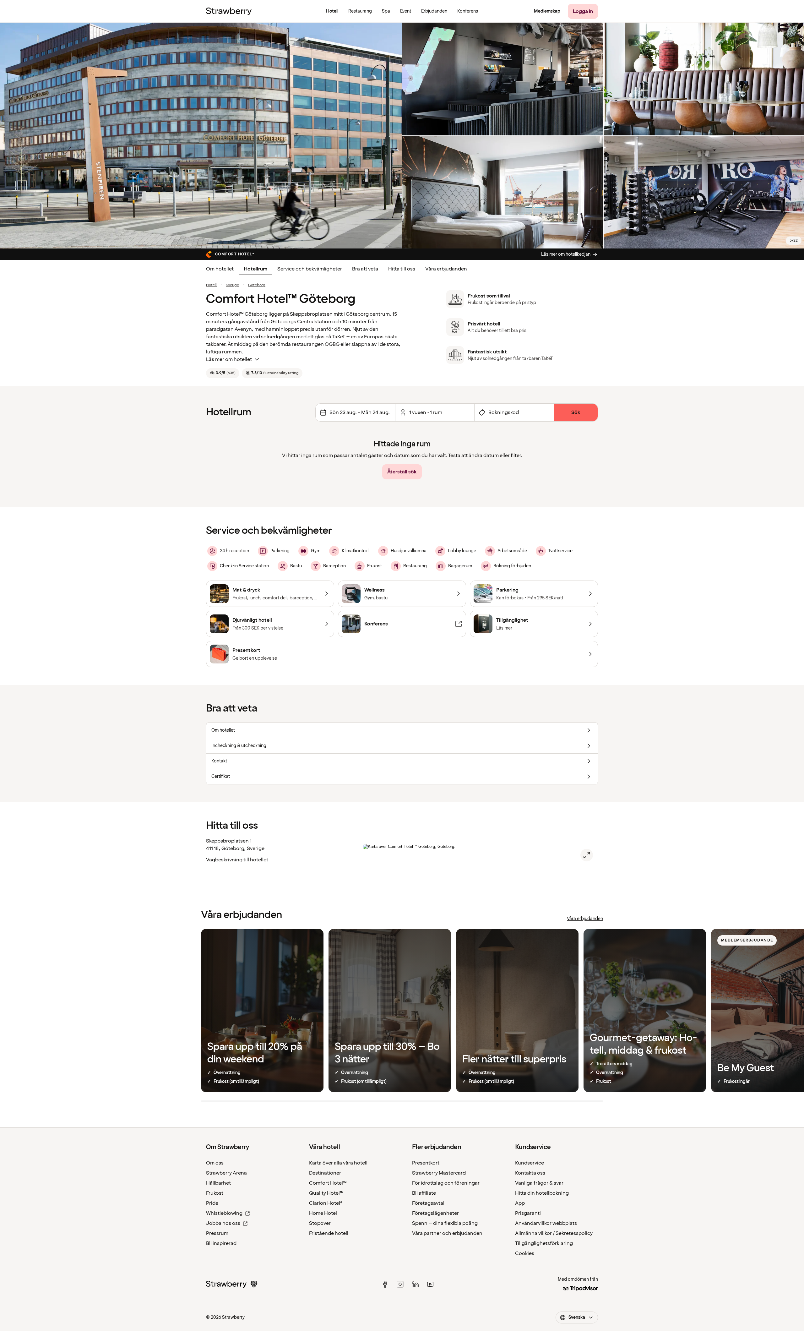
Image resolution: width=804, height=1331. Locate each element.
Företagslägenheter (435, 1213)
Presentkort (425, 1162)
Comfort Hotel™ (328, 1183)
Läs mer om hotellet (229, 359)
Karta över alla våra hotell (338, 1162)
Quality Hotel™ (326, 1193)
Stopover (320, 1223)
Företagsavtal (428, 1203)
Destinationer (325, 1173)
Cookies (524, 1253)
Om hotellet (220, 268)
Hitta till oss (401, 268)
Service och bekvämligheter (309, 268)
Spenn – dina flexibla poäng (445, 1223)
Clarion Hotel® (326, 1203)
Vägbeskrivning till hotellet (237, 859)
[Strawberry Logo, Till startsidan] (229, 11)
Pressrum (217, 1233)
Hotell (211, 285)
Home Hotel (323, 1213)
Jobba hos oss (223, 1223)
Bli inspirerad (221, 1243)
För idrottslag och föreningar (446, 1183)
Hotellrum (255, 268)
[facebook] (385, 1284)
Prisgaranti (528, 1213)
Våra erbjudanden (446, 268)
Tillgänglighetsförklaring (544, 1243)
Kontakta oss (530, 1173)
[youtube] (430, 1284)
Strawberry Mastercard (439, 1173)
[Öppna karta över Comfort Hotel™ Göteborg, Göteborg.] (586, 855)
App (520, 1203)
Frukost (214, 1193)
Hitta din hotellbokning (542, 1193)
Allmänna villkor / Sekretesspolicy (554, 1233)
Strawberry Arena (226, 1173)
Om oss (215, 1162)
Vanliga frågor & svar (539, 1183)
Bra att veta (365, 268)
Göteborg (256, 285)
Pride (212, 1203)
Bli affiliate (424, 1193)
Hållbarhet (218, 1183)
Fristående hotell (328, 1233)
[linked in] (415, 1284)
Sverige (232, 285)
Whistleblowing (224, 1213)
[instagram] (400, 1284)
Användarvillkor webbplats (546, 1223)
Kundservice (529, 1162)
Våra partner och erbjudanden (447, 1233)
